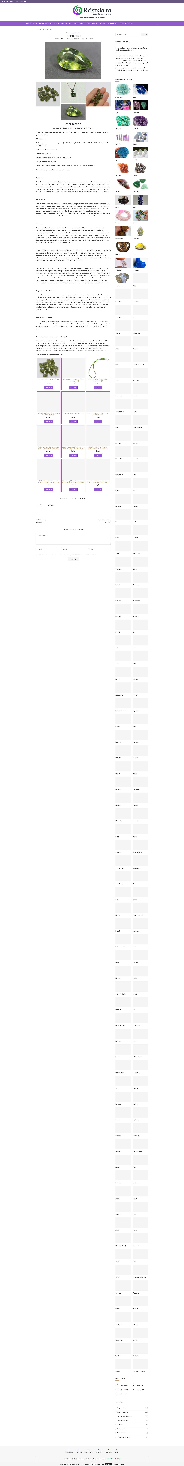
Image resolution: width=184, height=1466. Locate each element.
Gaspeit (135, 537)
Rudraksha (136, 1073)
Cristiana (61, 39)
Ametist (135, 128)
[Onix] (140, 876)
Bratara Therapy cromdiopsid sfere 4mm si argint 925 (98, 413)
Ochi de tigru (119, 884)
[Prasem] (140, 955)
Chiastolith (136, 333)
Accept (108, 1464)
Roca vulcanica (120, 1025)
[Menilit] (123, 766)
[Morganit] (123, 813)
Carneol (118, 301)
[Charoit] (123, 325)
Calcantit (136, 270)
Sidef (134, 1167)
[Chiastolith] (140, 325)
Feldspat (118, 506)
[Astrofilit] (140, 168)
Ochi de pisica (137, 852)
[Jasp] (123, 656)
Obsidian (118, 852)
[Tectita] (123, 1254)
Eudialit (135, 490)
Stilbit (117, 1230)
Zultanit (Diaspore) (139, 1372)
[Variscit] (140, 1317)
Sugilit (135, 1230)
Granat (135, 569)
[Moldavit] (123, 798)
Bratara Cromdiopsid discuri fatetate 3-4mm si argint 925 (48, 413)
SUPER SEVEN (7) (120, 1246)
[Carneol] (123, 294)
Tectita (117, 1261)
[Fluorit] (123, 514)
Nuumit (135, 836)
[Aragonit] (123, 168)
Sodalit (117, 1198)
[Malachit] (123, 750)
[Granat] (140, 562)
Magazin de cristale (45, 23)
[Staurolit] (123, 1207)
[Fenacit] (140, 499)
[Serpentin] (140, 1128)
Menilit (117, 773)
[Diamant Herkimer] (123, 451)
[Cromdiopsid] (123, 404)
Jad (116, 648)
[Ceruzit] (140, 310)
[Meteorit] (123, 782)
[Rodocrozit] (140, 1018)
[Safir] (123, 1081)
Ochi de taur (137, 868)
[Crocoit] (140, 388)
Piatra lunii (136, 931)
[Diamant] (140, 436)
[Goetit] (123, 546)
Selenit (117, 1120)
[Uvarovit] (140, 1301)
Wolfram (118, 1356)
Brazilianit (136, 238)
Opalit (135, 899)
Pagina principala (31, 23)
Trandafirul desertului (139, 1277)
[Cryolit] (140, 404)
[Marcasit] (140, 750)
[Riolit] (140, 1002)
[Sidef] (140, 1160)
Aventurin (136, 191)
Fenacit (135, 506)
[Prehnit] (140, 971)
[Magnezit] (140, 735)
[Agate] (123, 105)
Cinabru (135, 349)
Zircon (117, 1372)
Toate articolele (132, 1433)
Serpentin (136, 1135)
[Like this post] (76, 498)
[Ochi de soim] (123, 860)
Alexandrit (136, 113)
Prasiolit (118, 978)
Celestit (118, 317)
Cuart (117, 427)
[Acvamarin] (123, 89)
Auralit (117, 191)
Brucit (134, 254)
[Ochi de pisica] (140, 845)
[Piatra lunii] (140, 923)
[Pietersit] (140, 939)
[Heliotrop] (140, 577)
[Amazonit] (123, 121)
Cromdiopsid (119, 412)
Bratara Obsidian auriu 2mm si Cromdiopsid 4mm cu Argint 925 (48, 481)
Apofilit (135, 160)
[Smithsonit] (140, 1175)
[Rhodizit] (140, 986)
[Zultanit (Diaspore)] (140, 1364)
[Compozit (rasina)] (140, 357)
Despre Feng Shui (92, 23)
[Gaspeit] (140, 530)
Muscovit (136, 821)
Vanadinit (118, 1324)
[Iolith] (140, 625)
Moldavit (118, 805)
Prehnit (135, 978)
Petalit (117, 931)
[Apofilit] (140, 152)
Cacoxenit (118, 270)
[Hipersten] (140, 609)
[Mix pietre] (140, 782)
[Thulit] (140, 1254)
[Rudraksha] (140, 1065)
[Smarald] (123, 1175)
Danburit (118, 443)
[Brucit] (140, 247)
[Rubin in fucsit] (140, 1049)
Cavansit (135, 301)
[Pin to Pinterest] (82, 498)
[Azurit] (140, 200)
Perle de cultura (138, 915)
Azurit (134, 207)
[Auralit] (123, 184)
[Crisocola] (140, 373)
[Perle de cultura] (140, 908)
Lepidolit (135, 711)
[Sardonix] (140, 1081)
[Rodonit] (123, 1034)
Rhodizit (135, 994)
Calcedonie (119, 286)
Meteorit (118, 789)
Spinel (135, 1198)
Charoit (117, 333)
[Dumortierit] (123, 467)
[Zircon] (123, 1364)
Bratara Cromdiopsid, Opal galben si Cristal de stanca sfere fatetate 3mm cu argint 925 (73, 447)
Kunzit (117, 679)
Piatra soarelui (120, 947)
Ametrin (118, 144)
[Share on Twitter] (80, 498)
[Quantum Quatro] (123, 986)
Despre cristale (79, 23)
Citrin (117, 364)
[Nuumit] (140, 829)
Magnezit (136, 742)
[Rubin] (123, 1049)
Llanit (134, 726)
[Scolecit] (140, 1097)
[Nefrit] (123, 829)
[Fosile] (140, 514)
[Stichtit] (140, 1207)
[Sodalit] (123, 1191)
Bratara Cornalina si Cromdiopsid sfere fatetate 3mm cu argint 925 (98, 447)
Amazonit (118, 128)
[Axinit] (123, 200)
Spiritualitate (112, 23)
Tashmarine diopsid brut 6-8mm (48, 379)
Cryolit (135, 412)
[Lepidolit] (140, 703)
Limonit (117, 726)
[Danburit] (123, 436)
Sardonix (135, 1088)
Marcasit (135, 758)
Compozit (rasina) (138, 364)
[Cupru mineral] (140, 420)
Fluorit (117, 522)
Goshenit (118, 569)
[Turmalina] (140, 1285)
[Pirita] (123, 955)
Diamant (135, 443)
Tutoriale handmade (126, 23)
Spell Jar (102, 23)
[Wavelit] (140, 1333)
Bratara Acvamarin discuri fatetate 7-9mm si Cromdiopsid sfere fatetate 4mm (49, 447)
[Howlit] (123, 625)
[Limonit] (123, 719)
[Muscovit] (140, 813)
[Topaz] (123, 1270)
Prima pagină (40, 29)
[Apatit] (123, 152)
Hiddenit (118, 616)
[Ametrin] (123, 137)
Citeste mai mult (119, 1464)
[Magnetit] (123, 735)
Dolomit (135, 459)
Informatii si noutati (132, 1420)
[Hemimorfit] (140, 593)
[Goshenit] (123, 562)
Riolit (134, 1010)
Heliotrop (136, 585)
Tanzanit (135, 1246)
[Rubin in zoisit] (123, 1065)
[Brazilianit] (140, 231)
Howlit (117, 632)
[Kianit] (140, 656)
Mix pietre (136, 789)
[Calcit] (140, 278)
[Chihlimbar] (123, 341)
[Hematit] (123, 593)
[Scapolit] (123, 1097)
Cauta (144, 34)
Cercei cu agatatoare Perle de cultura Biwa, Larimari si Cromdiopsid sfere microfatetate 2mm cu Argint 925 (73, 481)
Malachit (118, 758)
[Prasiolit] (123, 971)
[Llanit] (140, 719)
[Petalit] (123, 923)
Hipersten (136, 616)
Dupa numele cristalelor (62, 23)
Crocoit (135, 396)
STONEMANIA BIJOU (114, 1459)
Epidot (117, 490)
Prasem (135, 962)
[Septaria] (140, 1112)
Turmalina (136, 1293)
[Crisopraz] (123, 388)
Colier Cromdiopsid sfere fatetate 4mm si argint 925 (98, 380)
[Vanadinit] (123, 1317)
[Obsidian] (123, 845)
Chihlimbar (118, 349)
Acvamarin (118, 97)
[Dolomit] (140, 451)
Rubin (117, 1057)
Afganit (135, 97)
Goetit (117, 553)
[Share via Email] (84, 498)
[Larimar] (140, 687)
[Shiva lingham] (140, 1144)
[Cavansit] (140, 294)
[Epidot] (123, 483)
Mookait (135, 805)
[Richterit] (123, 1002)
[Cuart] (123, 420)
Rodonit (118, 1041)
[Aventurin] (140, 184)
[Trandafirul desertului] (140, 1270)
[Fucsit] (123, 530)
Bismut (135, 223)
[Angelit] (140, 137)
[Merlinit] (140, 766)
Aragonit (118, 175)
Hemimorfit (136, 600)
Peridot (117, 915)
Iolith (134, 632)
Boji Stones (119, 238)
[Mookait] (140, 798)
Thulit (134, 1261)
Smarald (118, 1183)
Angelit (135, 144)
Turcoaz (118, 1293)
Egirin (134, 474)
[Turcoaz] (123, 1285)
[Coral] (123, 373)
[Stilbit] (123, 1222)
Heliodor (118, 585)
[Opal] (123, 892)
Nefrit (117, 836)
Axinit (117, 207)
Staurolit (118, 1214)
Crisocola (136, 380)
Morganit (118, 821)
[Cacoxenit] (123, 263)
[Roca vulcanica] (123, 1018)
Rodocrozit (136, 1025)
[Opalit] (140, 892)
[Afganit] (140, 89)
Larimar (135, 695)
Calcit (134, 286)
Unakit (117, 1309)
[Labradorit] (140, 672)
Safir (116, 1088)
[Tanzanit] (140, 1238)
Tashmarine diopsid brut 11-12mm (73, 413)
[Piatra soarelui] (123, 939)
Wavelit (135, 1340)
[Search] (156, 23)
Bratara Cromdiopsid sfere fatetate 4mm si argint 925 (73, 380)
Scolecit (135, 1104)
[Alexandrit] (140, 105)
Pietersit (135, 947)
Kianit (134, 663)
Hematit (118, 600)
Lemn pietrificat (120, 711)
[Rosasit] (140, 1034)
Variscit (135, 1324)
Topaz (117, 1277)
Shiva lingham (137, 1151)
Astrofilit (135, 175)
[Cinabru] (140, 341)
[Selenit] (123, 1112)
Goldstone (136, 553)
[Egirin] (140, 467)
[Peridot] (123, 908)
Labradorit (136, 679)
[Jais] (140, 640)
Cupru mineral (137, 427)
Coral (117, 380)
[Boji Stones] (123, 231)
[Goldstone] (140, 546)
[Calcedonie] (123, 278)
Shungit (117, 1167)
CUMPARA (48, 388)
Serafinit (118, 1135)
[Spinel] (140, 1191)
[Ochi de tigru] (123, 876)
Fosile (135, 522)
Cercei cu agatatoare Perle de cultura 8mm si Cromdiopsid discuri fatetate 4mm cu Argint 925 (98, 481)
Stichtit (135, 1214)
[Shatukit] (123, 1144)
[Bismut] (140, 215)
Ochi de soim (119, 868)
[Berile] (123, 215)
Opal (117, 899)
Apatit (117, 160)
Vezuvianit (118, 1340)
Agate (117, 113)
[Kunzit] (123, 672)
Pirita (117, 962)
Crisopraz (118, 396)
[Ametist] (140, 121)
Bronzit (117, 254)
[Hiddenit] (123, 609)
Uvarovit (135, 1309)
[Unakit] (123, 1301)
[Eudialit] (140, 483)
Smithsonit (136, 1183)
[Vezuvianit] (123, 1333)
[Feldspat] (123, 499)
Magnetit (118, 742)
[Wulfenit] (140, 1348)
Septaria (135, 1120)
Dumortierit (119, 474)
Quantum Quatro (120, 994)
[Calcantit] (140, 263)
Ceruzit (135, 317)
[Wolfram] (123, 1348)
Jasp (116, 663)
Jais (134, 648)
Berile (117, 223)
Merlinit (135, 773)
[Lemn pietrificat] (123, 703)
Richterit (118, 1010)
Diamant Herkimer (121, 459)
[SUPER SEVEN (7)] (123, 1238)
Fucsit (117, 537)
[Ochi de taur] (140, 860)
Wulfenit (135, 1356)
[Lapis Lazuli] (123, 687)
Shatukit (118, 1151)
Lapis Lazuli (119, 695)
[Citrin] (123, 357)
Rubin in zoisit (119, 1073)
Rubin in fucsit (137, 1057)
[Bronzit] (123, 247)
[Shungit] (123, 1160)
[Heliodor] (123, 577)
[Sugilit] (140, 1222)
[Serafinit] (123, 1128)
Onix (134, 884)
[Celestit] (123, 310)
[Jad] (123, 640)
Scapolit (118, 1104)
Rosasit (135, 1041)
